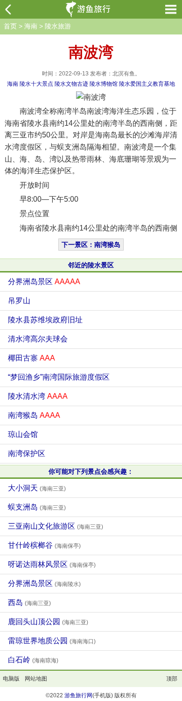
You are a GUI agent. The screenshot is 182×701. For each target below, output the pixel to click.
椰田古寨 (31, 358)
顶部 (171, 678)
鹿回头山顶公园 (48, 622)
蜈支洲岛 (37, 507)
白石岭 (33, 660)
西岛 (29, 602)
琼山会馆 (23, 434)
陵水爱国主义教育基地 (147, 84)
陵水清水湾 (38, 396)
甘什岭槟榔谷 (44, 545)
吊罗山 (19, 301)
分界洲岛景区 (44, 282)
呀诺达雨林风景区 (52, 564)
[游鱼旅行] (89, 9)
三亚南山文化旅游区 (55, 526)
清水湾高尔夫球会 (38, 339)
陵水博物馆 (104, 84)
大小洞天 (37, 488)
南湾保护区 (26, 453)
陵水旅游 (58, 26)
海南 (30, 26)
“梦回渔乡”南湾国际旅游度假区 (59, 377)
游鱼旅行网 (78, 695)
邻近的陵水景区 (91, 265)
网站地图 (36, 678)
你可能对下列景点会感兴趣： (91, 471)
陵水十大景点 (36, 84)
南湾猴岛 (34, 415)
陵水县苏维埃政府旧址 (45, 320)
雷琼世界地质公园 (52, 641)
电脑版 (11, 678)
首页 (10, 26)
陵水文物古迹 (71, 84)
